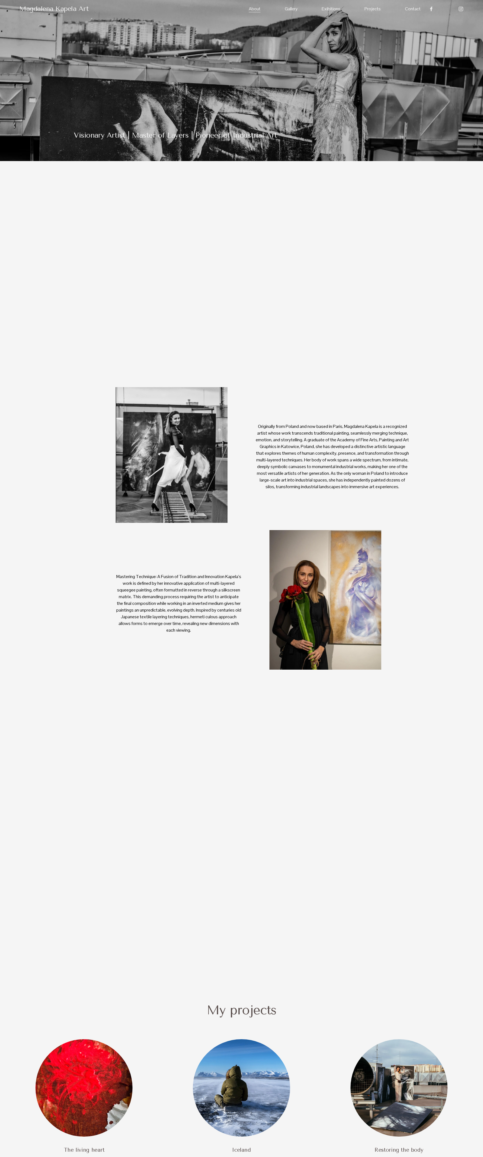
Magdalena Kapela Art (53, 9)
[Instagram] (461, 9)
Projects (372, 9)
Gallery (291, 9)
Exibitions (331, 9)
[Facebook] (431, 9)
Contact (413, 9)
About (255, 9)
